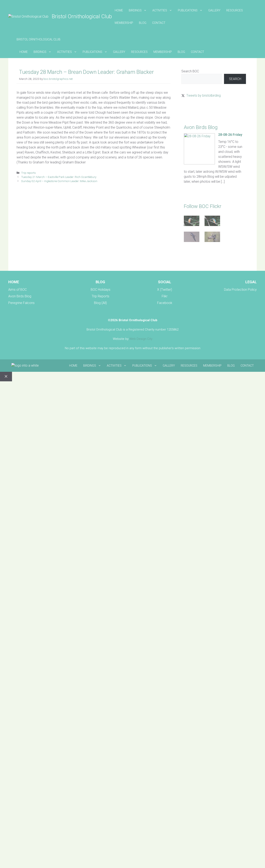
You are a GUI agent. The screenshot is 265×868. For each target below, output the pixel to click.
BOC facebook (192, 257)
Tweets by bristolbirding (203, 95)
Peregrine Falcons (21, 303)
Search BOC (190, 71)
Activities (159, 10)
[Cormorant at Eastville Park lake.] (212, 237)
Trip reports (28, 172)
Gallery (214, 10)
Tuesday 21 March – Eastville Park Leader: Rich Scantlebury (58, 177)
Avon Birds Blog (19, 296)
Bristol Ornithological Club (82, 16)
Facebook (164, 303)
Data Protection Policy (240, 290)
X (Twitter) (164, 290)
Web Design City (140, 339)
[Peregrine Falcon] (191, 237)
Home (119, 10)
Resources (234, 10)
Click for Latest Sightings (199, 110)
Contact (158, 22)
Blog (142, 22)
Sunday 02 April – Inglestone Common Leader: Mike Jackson (59, 181)
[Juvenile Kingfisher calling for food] (212, 221)
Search (235, 79)
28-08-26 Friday (230, 135)
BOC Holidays (100, 290)
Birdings (135, 10)
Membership (124, 22)
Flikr (164, 296)
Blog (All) (100, 303)
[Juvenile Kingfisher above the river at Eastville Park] (191, 221)
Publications (188, 10)
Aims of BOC (17, 290)
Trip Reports (100, 296)
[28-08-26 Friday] (199, 163)
